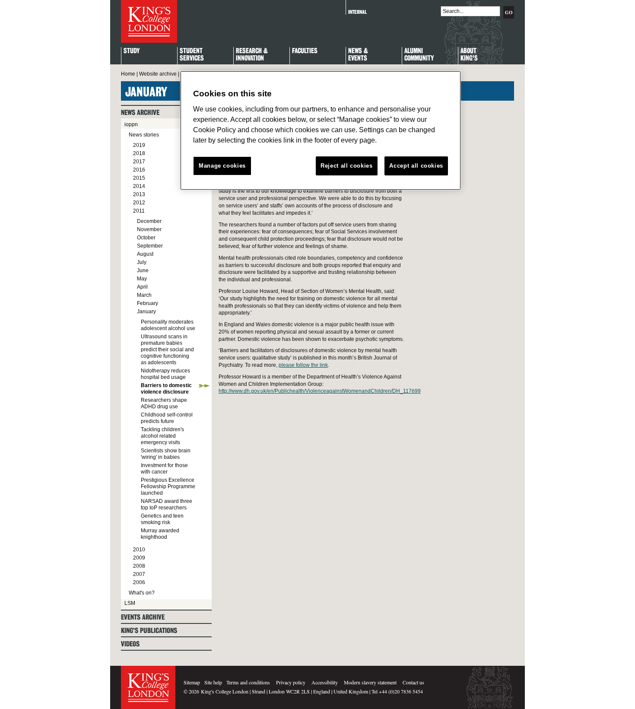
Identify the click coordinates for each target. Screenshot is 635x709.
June (143, 270)
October (146, 238)
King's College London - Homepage (149, 21)
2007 (139, 574)
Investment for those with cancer (164, 468)
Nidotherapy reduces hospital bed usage (165, 374)
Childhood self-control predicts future (167, 418)
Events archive (143, 617)
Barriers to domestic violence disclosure (166, 388)
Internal (357, 12)
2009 (139, 558)
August (145, 254)
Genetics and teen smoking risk (162, 519)
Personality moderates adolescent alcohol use (168, 325)
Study (132, 51)
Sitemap (192, 682)
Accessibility (324, 682)
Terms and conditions (248, 682)
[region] (320, 130)
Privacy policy (290, 682)
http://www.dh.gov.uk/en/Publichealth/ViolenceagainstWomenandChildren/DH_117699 (320, 391)
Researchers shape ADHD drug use (164, 403)
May (142, 279)
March (144, 295)
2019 (139, 145)
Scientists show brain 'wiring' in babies (165, 454)
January (146, 311)
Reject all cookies (347, 165)
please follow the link (303, 365)
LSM (129, 603)
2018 (139, 153)
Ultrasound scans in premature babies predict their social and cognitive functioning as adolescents (167, 350)
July (141, 262)
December (149, 221)
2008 (139, 566)
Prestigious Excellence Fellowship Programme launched (168, 486)
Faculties (305, 51)
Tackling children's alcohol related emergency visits (162, 435)
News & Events (358, 55)
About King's (469, 55)
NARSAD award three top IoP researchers (166, 504)
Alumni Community (419, 55)
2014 (139, 186)
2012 (139, 203)
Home (128, 74)
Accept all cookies (416, 165)
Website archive (158, 74)
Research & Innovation (252, 55)
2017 (139, 162)
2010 (139, 550)
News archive (140, 113)
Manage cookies (222, 165)
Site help (213, 682)
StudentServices (192, 55)
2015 (139, 178)
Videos (130, 644)
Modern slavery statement (370, 682)
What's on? (142, 593)
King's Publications (149, 631)
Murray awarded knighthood (160, 534)
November (149, 229)
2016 (139, 170)
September (150, 246)
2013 (139, 194)
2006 (139, 582)
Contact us (413, 682)
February (147, 303)
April (142, 287)
